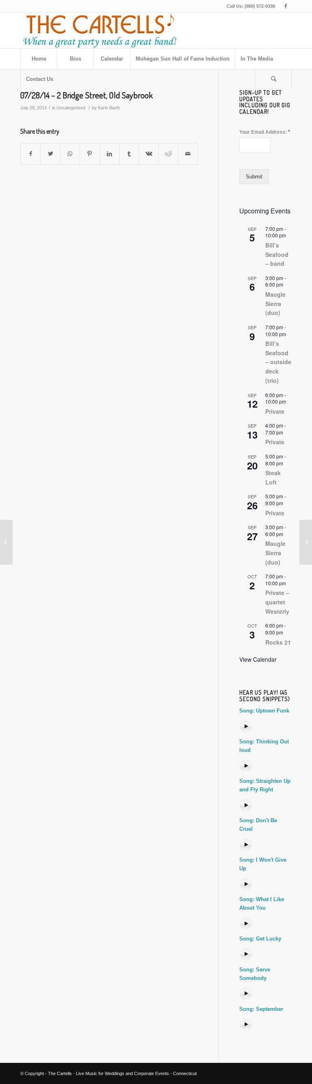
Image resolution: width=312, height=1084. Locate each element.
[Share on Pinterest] (89, 153)
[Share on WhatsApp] (70, 153)
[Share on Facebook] (30, 153)
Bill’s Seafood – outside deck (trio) (278, 362)
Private (274, 411)
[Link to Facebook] (286, 6)
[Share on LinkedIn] (109, 153)
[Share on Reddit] (168, 153)
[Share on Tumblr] (129, 153)
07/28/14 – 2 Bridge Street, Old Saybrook (86, 94)
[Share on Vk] (148, 153)
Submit (254, 177)
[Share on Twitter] (50, 153)
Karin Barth (109, 107)
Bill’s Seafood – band (276, 254)
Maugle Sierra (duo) (275, 303)
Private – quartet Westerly (277, 602)
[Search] (273, 79)
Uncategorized (70, 107)
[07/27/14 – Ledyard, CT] (6, 542)
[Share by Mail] (188, 153)
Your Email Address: (264, 132)
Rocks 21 (278, 642)
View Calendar (258, 659)
